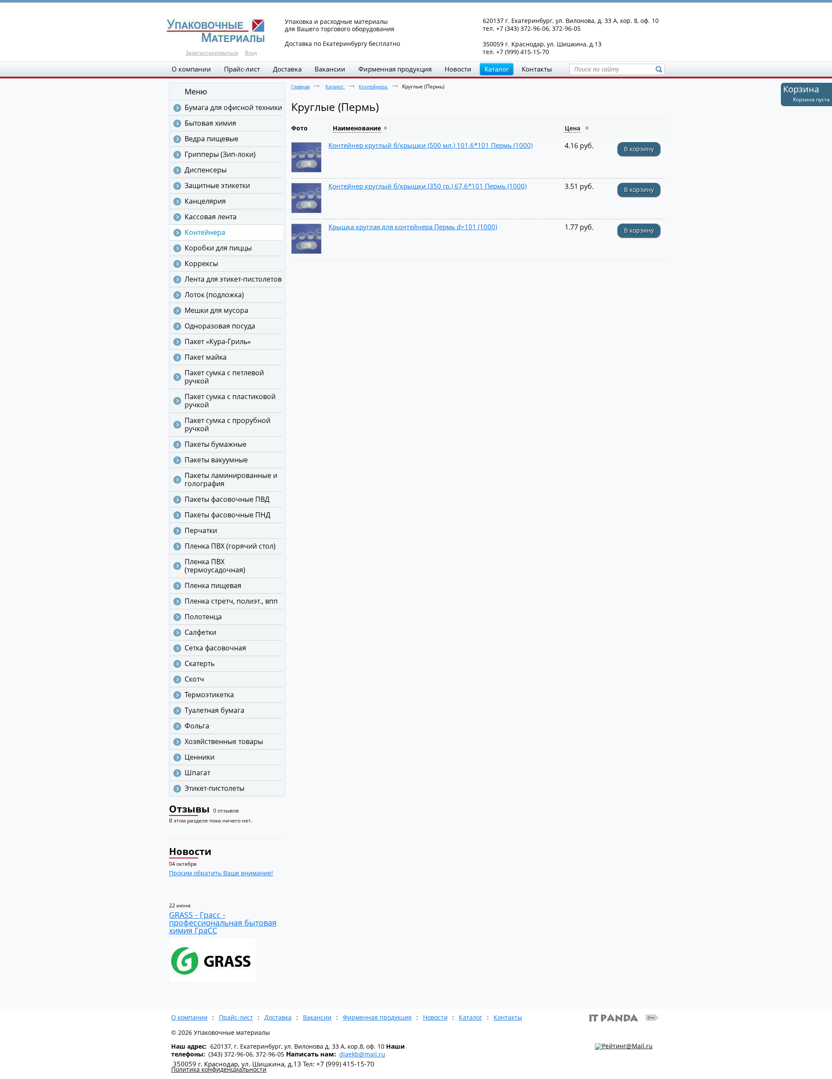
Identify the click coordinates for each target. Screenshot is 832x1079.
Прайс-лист (236, 1017)
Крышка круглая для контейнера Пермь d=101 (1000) (412, 226)
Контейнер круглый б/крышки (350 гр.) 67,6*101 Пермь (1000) (427, 186)
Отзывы (189, 808)
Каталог (496, 69)
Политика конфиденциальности (218, 1069)
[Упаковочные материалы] (416, 31)
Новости (190, 851)
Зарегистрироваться (211, 52)
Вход (251, 52)
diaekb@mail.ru (362, 1054)
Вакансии (317, 1017)
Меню (196, 91)
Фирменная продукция (377, 1017)
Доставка (278, 1017)
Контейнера (373, 86)
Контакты (508, 1017)
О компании (189, 1017)
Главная (300, 86)
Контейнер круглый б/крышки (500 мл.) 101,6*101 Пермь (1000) (430, 145)
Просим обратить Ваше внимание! (221, 873)
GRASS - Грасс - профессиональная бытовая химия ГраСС (222, 923)
